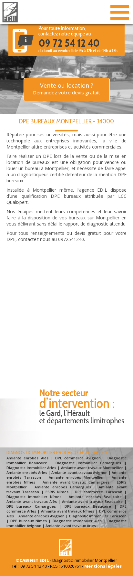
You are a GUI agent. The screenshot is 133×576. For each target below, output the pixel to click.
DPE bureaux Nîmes (28, 520)
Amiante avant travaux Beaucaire (92, 501)
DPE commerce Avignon (78, 458)
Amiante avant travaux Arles (71, 525)
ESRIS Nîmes (57, 491)
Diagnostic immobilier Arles (31, 467)
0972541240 (71, 239)
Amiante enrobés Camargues (63, 487)
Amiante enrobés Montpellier (76, 477)
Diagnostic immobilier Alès (77, 520)
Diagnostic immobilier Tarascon (98, 516)
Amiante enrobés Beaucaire (95, 496)
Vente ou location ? (66, 89)
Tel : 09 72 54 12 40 (29, 566)
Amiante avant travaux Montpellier (92, 467)
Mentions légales (103, 566)
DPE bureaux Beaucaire (88, 506)
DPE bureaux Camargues (31, 506)
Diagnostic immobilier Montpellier (84, 560)
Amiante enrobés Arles (26, 472)
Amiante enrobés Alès (27, 458)
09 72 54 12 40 (69, 43)
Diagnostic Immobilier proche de (56, 453)
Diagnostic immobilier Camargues (88, 462)
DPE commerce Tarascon (98, 491)
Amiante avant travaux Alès (31, 501)
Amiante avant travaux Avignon (79, 472)
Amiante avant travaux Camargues (76, 482)
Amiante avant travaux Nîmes (68, 511)
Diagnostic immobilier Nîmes (33, 496)
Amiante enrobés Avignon (41, 516)
